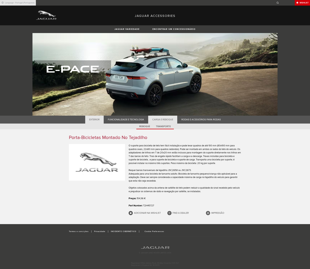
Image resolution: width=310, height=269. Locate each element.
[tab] (94, 120)
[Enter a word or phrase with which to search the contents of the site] (285, 3)
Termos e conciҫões (79, 231)
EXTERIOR (94, 119)
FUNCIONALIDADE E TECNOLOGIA (126, 119)
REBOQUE (144, 126)
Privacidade (99, 231)
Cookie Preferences (154, 231)
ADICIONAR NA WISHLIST (147, 213)
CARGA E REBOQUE (162, 119)
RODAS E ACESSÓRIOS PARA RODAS (201, 119)
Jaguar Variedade (127, 29)
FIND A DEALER (181, 213)
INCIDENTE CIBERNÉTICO (123, 231)
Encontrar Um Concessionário (174, 29)
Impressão (217, 213)
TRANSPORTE (163, 126)
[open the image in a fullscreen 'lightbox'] (97, 162)
